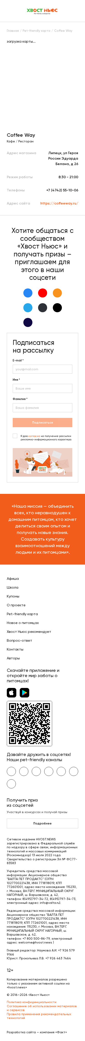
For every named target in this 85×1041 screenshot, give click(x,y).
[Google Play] (24, 692)
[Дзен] (42, 307)
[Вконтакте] (27, 292)
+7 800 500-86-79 (36, 938)
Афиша (13, 578)
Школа (12, 587)
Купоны (13, 596)
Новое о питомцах (23, 623)
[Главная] (42, 11)
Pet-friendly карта (22, 614)
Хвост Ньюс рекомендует (29, 631)
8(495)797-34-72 (35, 899)
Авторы (13, 658)
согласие (34, 436)
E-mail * (18, 360)
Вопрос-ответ (19, 640)
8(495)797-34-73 (62, 899)
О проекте (16, 605)
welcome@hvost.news (35, 942)
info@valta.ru (49, 902)
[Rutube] (27, 322)
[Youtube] (42, 292)
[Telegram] (27, 307)
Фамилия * (20, 399)
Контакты (15, 649)
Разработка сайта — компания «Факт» (37, 1032)
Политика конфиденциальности (31, 1002)
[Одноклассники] (57, 292)
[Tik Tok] (57, 307)
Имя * (16, 379)
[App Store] (11, 692)
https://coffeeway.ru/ (59, 203)
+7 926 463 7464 (58, 958)
